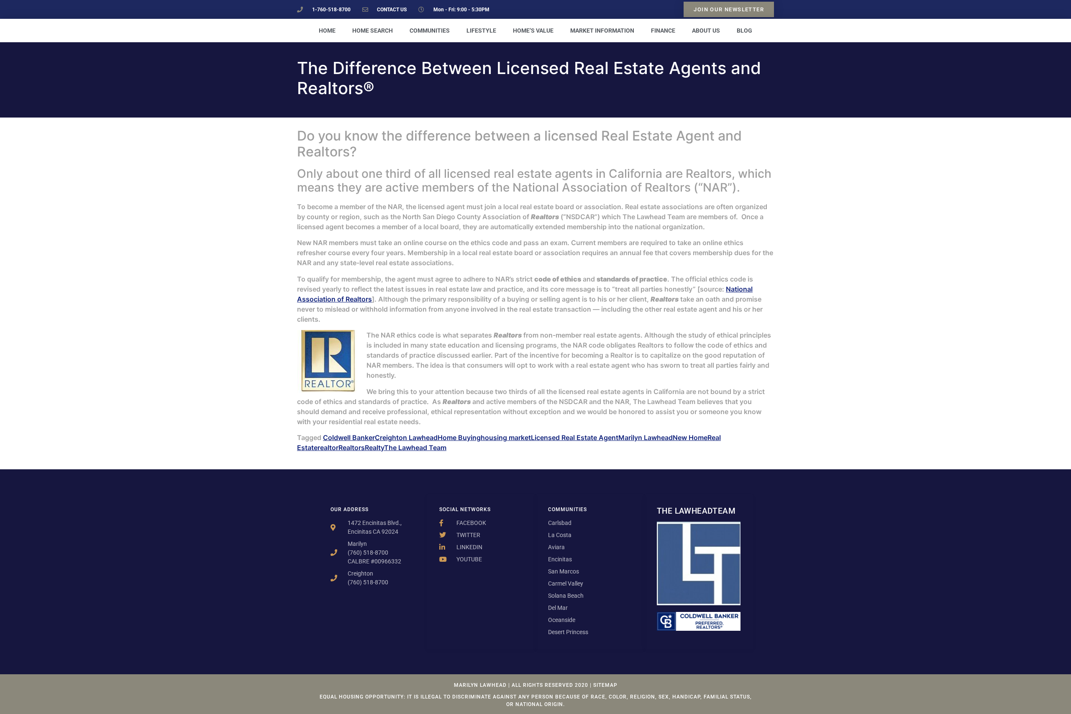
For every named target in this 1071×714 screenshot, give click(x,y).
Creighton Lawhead (406, 437)
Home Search (372, 30)
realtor (328, 447)
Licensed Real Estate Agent (574, 437)
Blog (744, 30)
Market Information (602, 30)
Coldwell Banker (349, 437)
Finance (663, 30)
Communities (430, 30)
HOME (327, 30)
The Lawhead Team (415, 447)
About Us (706, 30)
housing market (506, 437)
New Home (690, 437)
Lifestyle (481, 30)
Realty (374, 447)
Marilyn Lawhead (645, 437)
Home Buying (459, 437)
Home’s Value (533, 30)
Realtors (351, 447)
